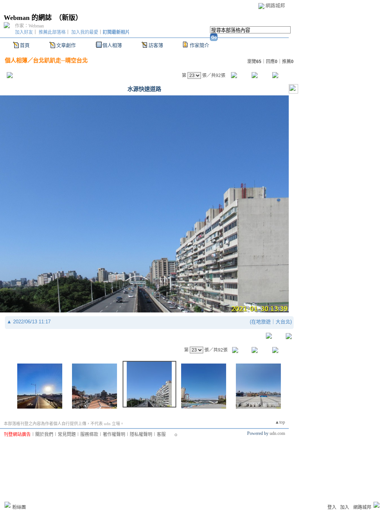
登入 (331, 507)
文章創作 (66, 45)
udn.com (277, 433)
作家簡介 (199, 45)
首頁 (25, 45)
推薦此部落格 (52, 32)
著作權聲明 (114, 434)
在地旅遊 (261, 321)
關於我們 (44, 434)
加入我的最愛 (84, 32)
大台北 (283, 321)
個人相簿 (112, 45)
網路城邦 (275, 5)
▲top (280, 422)
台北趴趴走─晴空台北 (60, 60)
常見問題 (67, 434)
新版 (68, 17)
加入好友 (24, 32)
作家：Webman (29, 26)
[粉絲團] (7, 505)
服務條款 (89, 434)
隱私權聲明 (141, 434)
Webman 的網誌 (28, 17)
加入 (344, 507)
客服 (161, 434)
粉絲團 (19, 507)
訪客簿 (155, 45)
